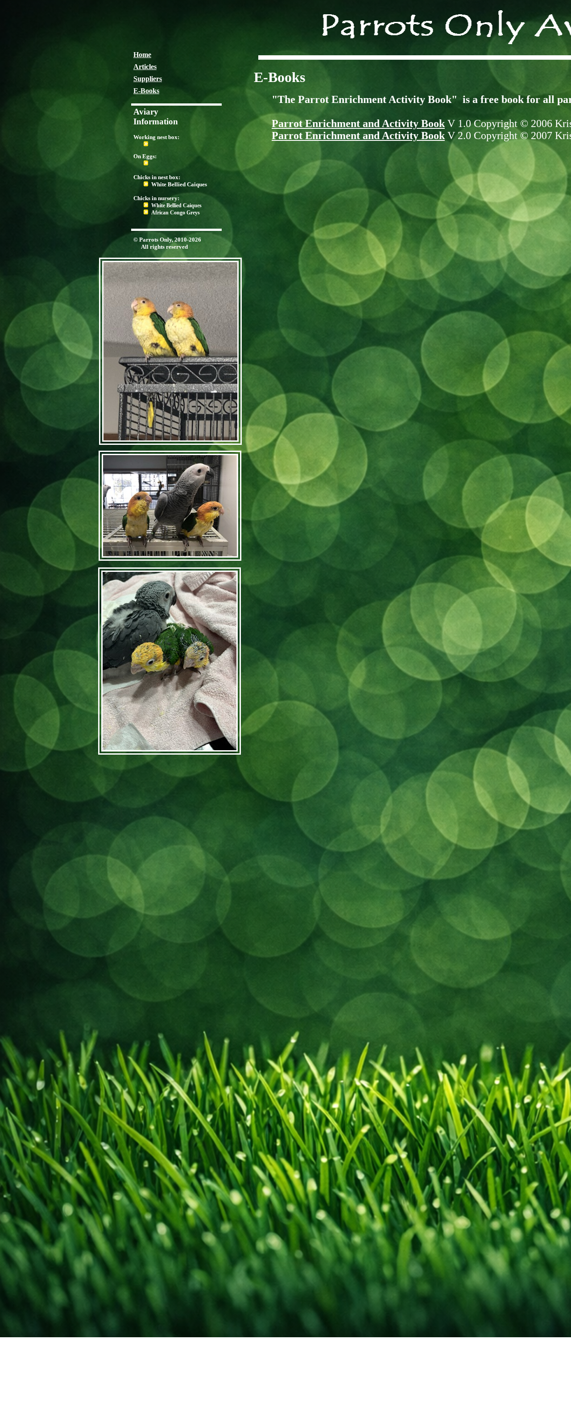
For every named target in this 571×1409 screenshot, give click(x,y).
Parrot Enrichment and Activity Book (358, 123)
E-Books (146, 90)
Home (142, 54)
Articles (145, 66)
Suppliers (147, 78)
